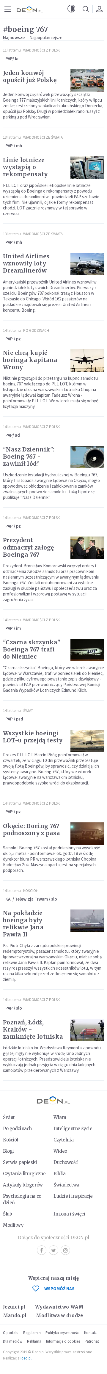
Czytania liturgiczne (24, 1173)
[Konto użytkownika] (99, 9)
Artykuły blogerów (23, 1185)
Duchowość (66, 1162)
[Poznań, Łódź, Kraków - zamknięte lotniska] (87, 1030)
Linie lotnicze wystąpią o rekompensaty (25, 167)
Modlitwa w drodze (59, 1315)
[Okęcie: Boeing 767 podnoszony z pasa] (87, 833)
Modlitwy (13, 1225)
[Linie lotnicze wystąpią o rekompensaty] (87, 167)
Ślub (7, 1214)
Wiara (60, 1117)
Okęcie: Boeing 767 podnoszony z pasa (31, 829)
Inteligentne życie (73, 1128)
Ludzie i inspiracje (73, 1196)
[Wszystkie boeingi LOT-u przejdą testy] (87, 741)
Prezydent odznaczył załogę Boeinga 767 (28, 547)
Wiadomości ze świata (43, 137)
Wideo (60, 1151)
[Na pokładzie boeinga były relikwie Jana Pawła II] (87, 920)
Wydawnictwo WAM (59, 1307)
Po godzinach (36, 330)
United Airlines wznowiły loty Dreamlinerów (26, 263)
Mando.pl (14, 1315)
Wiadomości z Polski (42, 50)
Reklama (34, 1341)
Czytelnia (63, 1140)
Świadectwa (66, 1185)
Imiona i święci (69, 1214)
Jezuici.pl (14, 1307)
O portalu (10, 1332)
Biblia (59, 1173)
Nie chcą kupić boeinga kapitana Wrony (30, 360)
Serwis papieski (20, 1162)
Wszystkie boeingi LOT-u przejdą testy (33, 737)
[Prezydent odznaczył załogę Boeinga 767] (87, 548)
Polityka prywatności (62, 1332)
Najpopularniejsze (45, 37)
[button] (71, 9)
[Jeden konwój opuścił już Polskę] (87, 80)
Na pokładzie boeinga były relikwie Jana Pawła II (23, 923)
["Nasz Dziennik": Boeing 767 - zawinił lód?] (87, 457)
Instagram (65, 1250)
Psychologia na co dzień (22, 1199)
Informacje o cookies (63, 1341)
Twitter (53, 1250)
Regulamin (32, 1332)
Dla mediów (12, 1341)
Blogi (8, 1151)
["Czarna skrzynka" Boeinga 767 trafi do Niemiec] (87, 650)
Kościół (30, 890)
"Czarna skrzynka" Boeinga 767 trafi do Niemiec (31, 649)
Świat (28, 710)
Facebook (41, 1250)
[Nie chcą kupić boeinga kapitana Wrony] (87, 360)
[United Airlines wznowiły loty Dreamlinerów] (87, 264)
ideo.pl (26, 1358)
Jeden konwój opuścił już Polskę (29, 76)
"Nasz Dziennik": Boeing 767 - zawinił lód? (29, 456)
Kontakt (90, 1332)
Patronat (92, 1341)
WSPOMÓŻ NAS (59, 1288)
